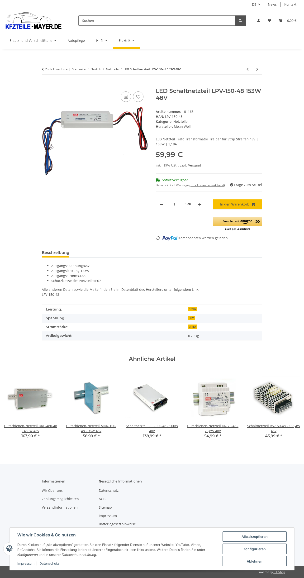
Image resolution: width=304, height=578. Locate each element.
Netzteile (180, 121)
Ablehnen (254, 561)
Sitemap (105, 507)
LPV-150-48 (50, 294)
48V (191, 318)
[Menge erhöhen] (200, 204)
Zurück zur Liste (56, 69)
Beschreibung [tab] (55, 252)
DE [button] (254, 4)
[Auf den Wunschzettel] (138, 96)
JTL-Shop (279, 572)
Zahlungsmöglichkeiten (60, 499)
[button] (258, 20)
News (272, 4)
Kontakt (290, 4)
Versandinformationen (60, 507)
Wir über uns (52, 490)
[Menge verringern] (161, 204)
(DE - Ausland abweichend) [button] (207, 185)
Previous (12, 407)
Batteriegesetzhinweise (117, 524)
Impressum (25, 563)
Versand (194, 165)
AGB (102, 499)
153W (192, 309)
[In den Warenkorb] (45, 85)
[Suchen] (240, 20)
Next (292, 407)
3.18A (192, 326)
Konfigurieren (254, 549)
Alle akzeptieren (255, 537)
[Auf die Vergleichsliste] (126, 96)
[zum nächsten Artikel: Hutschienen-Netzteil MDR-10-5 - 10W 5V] (257, 69)
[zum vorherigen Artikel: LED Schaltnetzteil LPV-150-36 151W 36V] (247, 69)
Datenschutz (49, 563)
